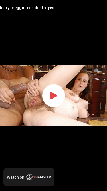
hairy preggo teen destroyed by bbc (29, 8)
